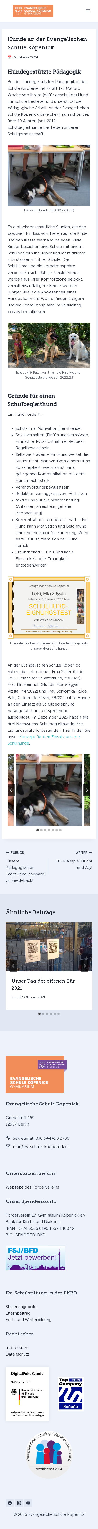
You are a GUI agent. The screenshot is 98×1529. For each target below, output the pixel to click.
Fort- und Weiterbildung (28, 1319)
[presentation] (49, 946)
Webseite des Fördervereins (32, 1187)
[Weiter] (84, 966)
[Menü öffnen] (87, 10)
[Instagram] (19, 1503)
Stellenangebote (21, 1306)
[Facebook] (10, 1503)
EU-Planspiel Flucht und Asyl (73, 860)
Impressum (16, 1347)
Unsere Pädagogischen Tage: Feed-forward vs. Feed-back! (25, 867)
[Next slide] (86, 790)
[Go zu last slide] (11, 790)
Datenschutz (17, 1354)
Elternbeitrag (18, 1313)
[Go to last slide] (13, 966)
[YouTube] (28, 1503)
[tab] (37, 830)
